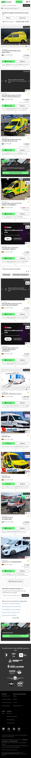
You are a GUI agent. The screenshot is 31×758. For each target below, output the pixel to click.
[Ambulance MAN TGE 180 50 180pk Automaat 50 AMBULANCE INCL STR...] (15, 125)
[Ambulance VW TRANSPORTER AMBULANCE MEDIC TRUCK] (15, 37)
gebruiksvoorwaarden (14, 753)
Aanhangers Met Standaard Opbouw (11, 603)
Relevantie (23, 18)
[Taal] (27, 1)
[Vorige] (2, 37)
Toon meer (16, 618)
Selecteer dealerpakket (15, 173)
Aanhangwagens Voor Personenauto (11, 609)
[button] (29, 1)
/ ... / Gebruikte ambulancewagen (10, 8)
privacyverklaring (5, 753)
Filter (9, 18)
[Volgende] (28, 37)
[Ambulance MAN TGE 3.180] (15, 422)
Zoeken (27, 5)
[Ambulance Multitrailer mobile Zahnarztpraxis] (15, 380)
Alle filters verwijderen (9, 21)
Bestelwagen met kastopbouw (21, 274)
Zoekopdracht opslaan (16, 581)
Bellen (23, 61)
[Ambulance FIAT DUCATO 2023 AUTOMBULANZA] (15, 503)
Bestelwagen (6, 274)
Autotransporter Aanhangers (9, 615)
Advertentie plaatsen (15, 636)
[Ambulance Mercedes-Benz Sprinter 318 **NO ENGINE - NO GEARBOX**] (15, 189)
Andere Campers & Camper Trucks (11, 612)
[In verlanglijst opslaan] (28, 49)
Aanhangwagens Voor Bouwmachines (11, 606)
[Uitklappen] (15, 68)
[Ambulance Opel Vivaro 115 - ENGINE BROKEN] (15, 548)
